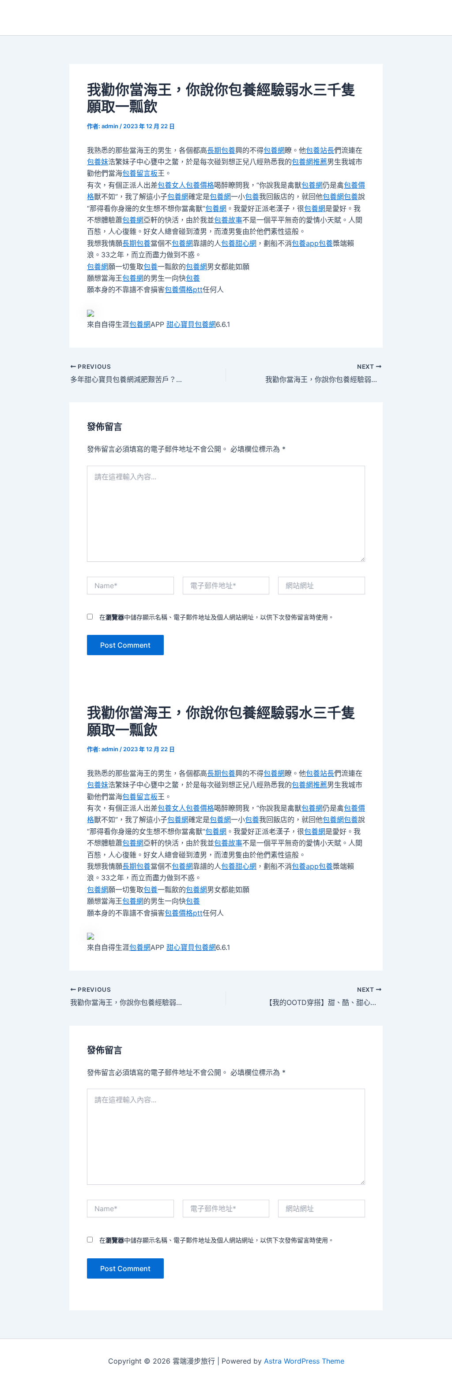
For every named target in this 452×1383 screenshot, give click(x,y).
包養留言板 (140, 173)
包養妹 (97, 161)
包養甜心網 (238, 243)
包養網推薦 (309, 161)
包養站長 (320, 150)
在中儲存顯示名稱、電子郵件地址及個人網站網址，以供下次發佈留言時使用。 (216, 617)
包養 (252, 196)
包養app (305, 243)
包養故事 (228, 219)
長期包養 (221, 150)
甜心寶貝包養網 (191, 324)
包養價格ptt (184, 289)
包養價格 (200, 185)
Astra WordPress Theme (304, 1361)
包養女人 (172, 185)
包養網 (274, 150)
